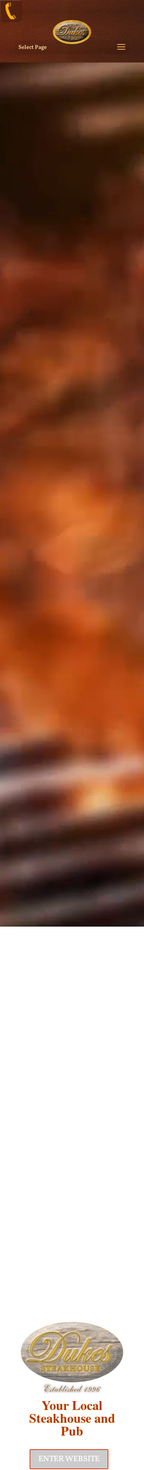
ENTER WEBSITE (69, 1459)
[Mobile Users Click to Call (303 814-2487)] (11, 20)
